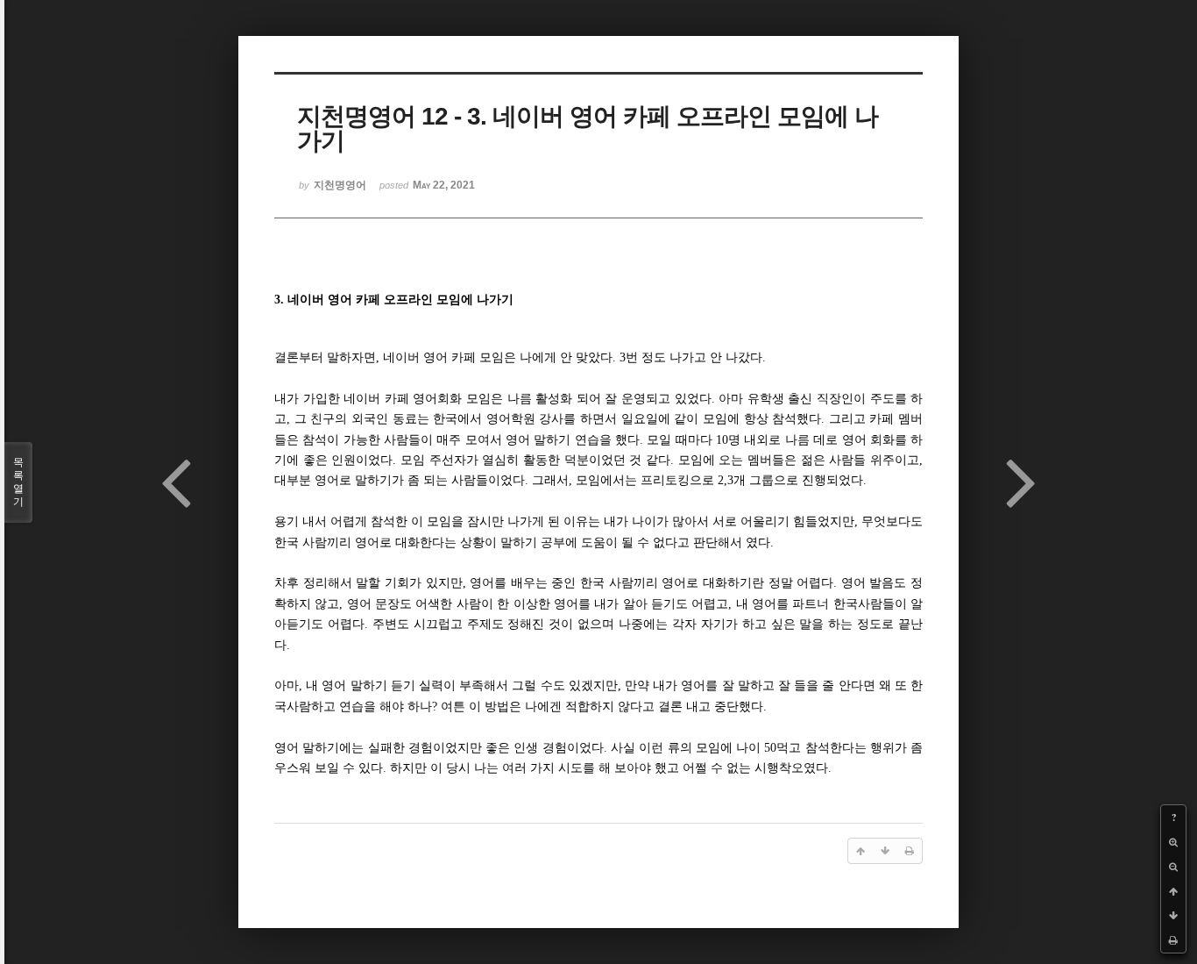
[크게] (1173, 842)
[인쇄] (1173, 940)
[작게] (1173, 866)
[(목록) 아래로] (1173, 915)
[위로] (1173, 891)
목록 (18, 482)
